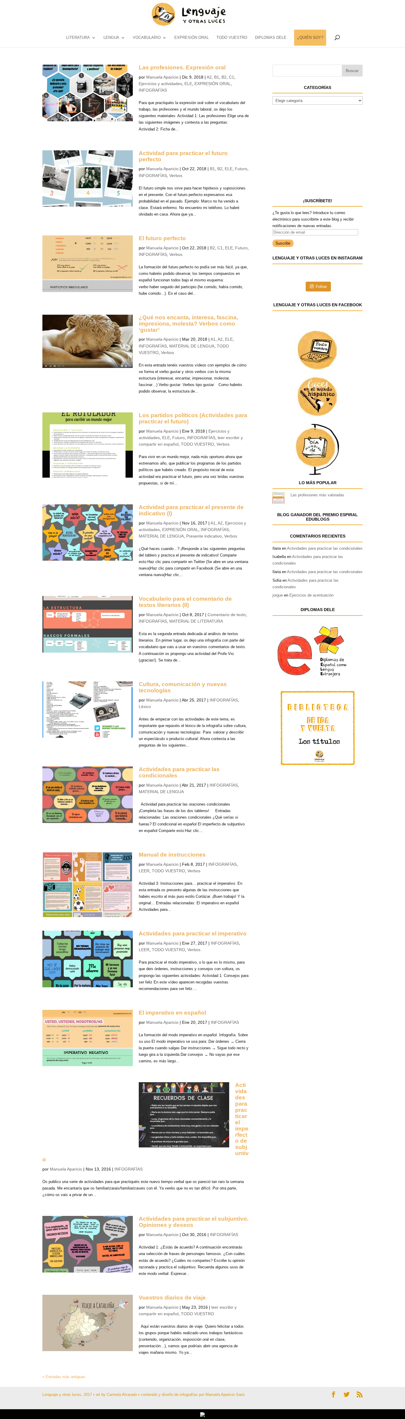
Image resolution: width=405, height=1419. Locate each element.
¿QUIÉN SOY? (310, 38)
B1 (216, 77)
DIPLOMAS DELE (270, 38)
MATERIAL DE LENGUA (191, 346)
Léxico (145, 706)
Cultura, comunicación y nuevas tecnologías (183, 687)
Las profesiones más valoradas (317, 495)
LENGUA (111, 38)
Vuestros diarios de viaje (172, 1297)
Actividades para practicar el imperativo (193, 933)
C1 (231, 77)
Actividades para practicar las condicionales (179, 772)
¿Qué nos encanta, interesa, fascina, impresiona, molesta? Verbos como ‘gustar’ (188, 323)
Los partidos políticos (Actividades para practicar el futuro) (193, 418)
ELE (188, 83)
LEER (144, 870)
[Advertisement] (316, 151)
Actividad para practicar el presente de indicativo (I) (191, 510)
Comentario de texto (227, 614)
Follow (321, 286)
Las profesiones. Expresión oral (182, 67)
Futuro (241, 168)
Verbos (175, 175)
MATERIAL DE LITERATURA (196, 621)
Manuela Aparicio (162, 77)
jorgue (277, 595)
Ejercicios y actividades (160, 83)
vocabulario (147, 38)
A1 (213, 339)
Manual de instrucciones (172, 855)
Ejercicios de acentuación (311, 595)
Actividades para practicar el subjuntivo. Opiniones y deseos (193, 1222)
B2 (224, 77)
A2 (209, 77)
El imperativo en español (172, 1013)
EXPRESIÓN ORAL (191, 38)
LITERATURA (78, 38)
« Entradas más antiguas (63, 1377)
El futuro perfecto (162, 238)
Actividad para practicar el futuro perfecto (183, 156)
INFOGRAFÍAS (153, 90)
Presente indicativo (204, 536)
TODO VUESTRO (231, 38)
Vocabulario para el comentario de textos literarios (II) (185, 602)
